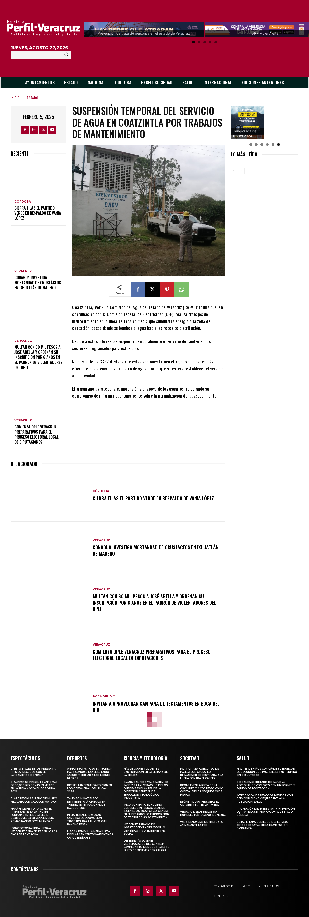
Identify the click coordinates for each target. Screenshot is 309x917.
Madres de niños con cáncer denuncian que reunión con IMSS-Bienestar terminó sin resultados (267, 772)
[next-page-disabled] (242, 171)
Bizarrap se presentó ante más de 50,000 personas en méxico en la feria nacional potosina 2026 (34, 787)
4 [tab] (210, 42)
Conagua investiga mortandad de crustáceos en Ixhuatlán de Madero (37, 283)
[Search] (66, 55)
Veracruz (23, 271)
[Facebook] (25, 130)
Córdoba (22, 201)
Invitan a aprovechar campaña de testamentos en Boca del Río (156, 706)
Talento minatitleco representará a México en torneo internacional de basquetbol (86, 803)
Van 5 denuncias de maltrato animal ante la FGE (201, 823)
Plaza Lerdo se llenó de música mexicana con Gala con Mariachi (34, 800)
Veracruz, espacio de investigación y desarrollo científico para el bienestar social (144, 829)
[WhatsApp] (181, 289)
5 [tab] (215, 42)
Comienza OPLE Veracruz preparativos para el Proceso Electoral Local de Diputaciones (36, 434)
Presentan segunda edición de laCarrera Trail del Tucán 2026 (89, 788)
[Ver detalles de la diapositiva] (247, 123)
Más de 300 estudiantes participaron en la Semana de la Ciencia (146, 772)
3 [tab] (204, 42)
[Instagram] (34, 130)
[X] (43, 130)
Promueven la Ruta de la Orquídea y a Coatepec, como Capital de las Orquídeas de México (201, 790)
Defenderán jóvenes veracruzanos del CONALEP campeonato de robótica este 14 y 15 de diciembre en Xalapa (146, 845)
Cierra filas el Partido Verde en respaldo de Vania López (37, 213)
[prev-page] (234, 171)
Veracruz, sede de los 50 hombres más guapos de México (203, 813)
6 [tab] (278, 144)
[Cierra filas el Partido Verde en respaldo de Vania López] (38, 178)
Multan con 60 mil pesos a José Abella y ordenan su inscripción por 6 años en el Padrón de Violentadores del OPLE (38, 357)
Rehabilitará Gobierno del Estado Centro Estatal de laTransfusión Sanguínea (262, 825)
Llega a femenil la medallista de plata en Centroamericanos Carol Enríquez (90, 834)
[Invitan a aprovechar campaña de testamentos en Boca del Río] (49, 704)
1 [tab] (193, 42)
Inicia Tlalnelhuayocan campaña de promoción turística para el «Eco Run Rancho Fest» (87, 819)
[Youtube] (52, 130)
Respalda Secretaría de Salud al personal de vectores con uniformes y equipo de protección (266, 785)
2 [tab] (199, 42)
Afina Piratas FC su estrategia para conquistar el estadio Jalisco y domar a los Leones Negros (89, 773)
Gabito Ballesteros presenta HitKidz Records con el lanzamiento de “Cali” (33, 772)
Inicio (15, 97)
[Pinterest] (167, 289)
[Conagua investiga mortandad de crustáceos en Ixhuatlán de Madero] (38, 248)
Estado (32, 97)
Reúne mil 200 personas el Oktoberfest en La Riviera (199, 803)
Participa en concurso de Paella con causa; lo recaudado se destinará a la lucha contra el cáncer (201, 773)
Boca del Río (104, 696)
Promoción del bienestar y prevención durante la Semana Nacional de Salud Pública (266, 812)
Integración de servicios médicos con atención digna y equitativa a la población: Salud (265, 798)
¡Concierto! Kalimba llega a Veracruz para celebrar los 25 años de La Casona (34, 831)
